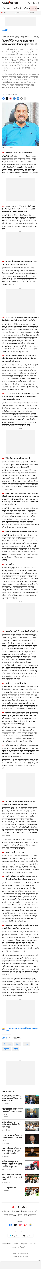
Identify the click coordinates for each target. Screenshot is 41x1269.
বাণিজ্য (26, 8)
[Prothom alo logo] (20, 1207)
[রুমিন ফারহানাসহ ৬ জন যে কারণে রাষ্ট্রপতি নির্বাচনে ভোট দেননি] (32, 1179)
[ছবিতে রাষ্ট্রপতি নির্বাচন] (32, 1191)
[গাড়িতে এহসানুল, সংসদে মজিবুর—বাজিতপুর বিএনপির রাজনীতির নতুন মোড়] (32, 1166)
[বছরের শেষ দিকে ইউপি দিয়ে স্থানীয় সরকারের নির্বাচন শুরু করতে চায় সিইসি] (32, 1100)
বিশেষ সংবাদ (7, 1044)
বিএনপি (18, 1044)
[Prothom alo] (10, 3)
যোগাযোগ (14, 1247)
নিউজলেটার (23, 1247)
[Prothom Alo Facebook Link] (11, 1225)
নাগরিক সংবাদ (6, 1211)
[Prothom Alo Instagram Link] (21, 1225)
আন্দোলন (6, 1049)
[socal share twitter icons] (7, 99)
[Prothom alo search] (29, 3)
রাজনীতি (16, 8)
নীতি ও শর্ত (32, 1244)
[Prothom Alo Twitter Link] (16, 1225)
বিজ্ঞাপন (16, 1244)
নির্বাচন (16, 1049)
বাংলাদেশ (9, 8)
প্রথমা (25, 1215)
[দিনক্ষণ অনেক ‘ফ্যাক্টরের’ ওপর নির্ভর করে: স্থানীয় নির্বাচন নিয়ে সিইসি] (32, 1139)
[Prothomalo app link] (13, 1235)
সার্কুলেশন (24, 1244)
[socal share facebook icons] (4, 99)
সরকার (26, 1044)
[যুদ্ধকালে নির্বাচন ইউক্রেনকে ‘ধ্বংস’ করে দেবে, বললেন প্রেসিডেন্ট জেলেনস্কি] (32, 1152)
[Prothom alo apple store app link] (27, 1235)
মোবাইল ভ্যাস (32, 1215)
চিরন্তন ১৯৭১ (12, 1215)
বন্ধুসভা (6, 1215)
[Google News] (30, 1225)
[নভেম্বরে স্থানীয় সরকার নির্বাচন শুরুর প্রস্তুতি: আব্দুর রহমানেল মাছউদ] (32, 1113)
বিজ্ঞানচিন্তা (24, 1211)
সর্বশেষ (4, 8)
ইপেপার (20, 1215)
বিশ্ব (21, 8)
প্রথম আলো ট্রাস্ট (33, 1211)
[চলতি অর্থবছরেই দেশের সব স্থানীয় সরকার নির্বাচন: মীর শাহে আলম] (32, 1126)
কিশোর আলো (15, 1211)
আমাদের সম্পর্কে (6, 1244)
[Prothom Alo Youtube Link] (26, 1225)
